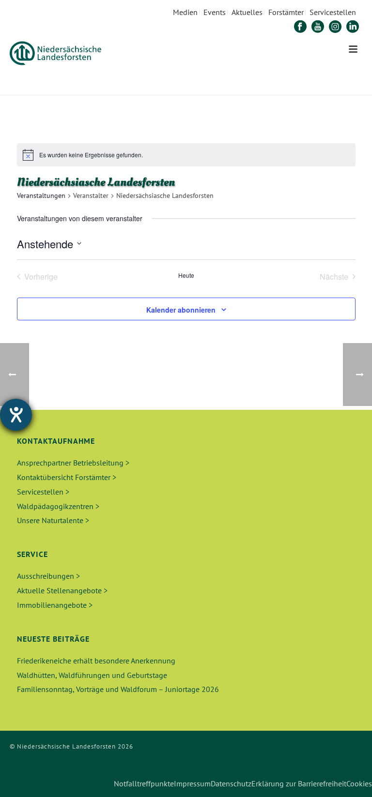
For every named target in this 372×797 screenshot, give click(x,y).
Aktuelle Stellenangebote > (62, 590)
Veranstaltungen (41, 195)
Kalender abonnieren (181, 310)
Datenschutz (231, 783)
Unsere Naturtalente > (53, 520)
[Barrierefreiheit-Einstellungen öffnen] (16, 415)
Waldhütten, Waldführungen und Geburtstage (92, 675)
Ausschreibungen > (48, 576)
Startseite (237, 86)
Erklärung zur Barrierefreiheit (298, 783)
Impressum (192, 783)
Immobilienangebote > (55, 605)
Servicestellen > (43, 491)
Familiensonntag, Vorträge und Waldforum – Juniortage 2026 (118, 689)
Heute (186, 275)
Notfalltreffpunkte (144, 783)
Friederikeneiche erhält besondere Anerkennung (96, 660)
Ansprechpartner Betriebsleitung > (73, 462)
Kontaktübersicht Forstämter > (66, 477)
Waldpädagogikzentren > (58, 506)
